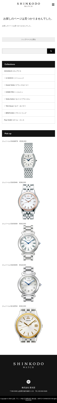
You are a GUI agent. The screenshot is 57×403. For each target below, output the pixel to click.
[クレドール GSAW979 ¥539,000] (28, 177)
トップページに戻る (28, 39)
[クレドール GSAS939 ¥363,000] (28, 260)
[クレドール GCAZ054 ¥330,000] (28, 342)
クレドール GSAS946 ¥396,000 (14, 182)
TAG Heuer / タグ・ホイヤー (16, 106)
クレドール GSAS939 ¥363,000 (14, 224)
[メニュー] (53, 4)
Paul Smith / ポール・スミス (14, 120)
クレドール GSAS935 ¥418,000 (14, 265)
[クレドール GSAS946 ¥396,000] (28, 219)
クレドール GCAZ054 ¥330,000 (14, 306)
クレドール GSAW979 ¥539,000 (14, 141)
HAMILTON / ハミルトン (14, 92)
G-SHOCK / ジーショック (15, 78)
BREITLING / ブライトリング (16, 113)
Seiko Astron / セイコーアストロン (18, 99)
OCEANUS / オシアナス (12, 71)
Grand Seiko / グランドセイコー (17, 85)
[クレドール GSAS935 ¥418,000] (28, 301)
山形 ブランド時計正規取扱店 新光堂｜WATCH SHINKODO (31, 398)
